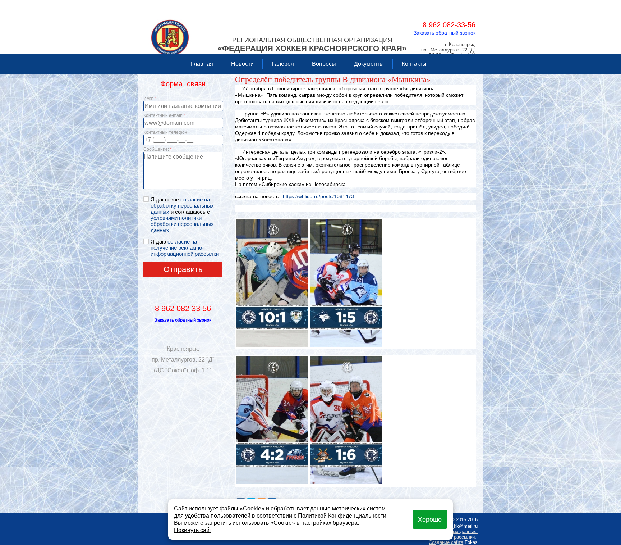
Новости (242, 64)
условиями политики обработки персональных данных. (182, 224)
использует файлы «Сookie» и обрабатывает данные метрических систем (287, 508)
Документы (369, 64)
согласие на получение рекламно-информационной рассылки (185, 248)
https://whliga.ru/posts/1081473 (317, 196)
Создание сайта (446, 542)
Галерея (283, 64)
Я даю (185, 248)
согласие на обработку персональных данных (182, 205)
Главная (202, 64)
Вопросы (324, 64)
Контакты (414, 64)
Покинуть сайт (192, 530)
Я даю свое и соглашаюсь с (182, 214)
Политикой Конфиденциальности (342, 516)
